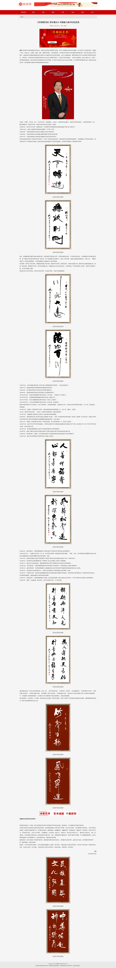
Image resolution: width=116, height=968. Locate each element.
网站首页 (23, 12)
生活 (92, 12)
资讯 (33, 12)
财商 (53, 12)
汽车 (63, 12)
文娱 (72, 12)
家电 (82, 12)
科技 (43, 12)
